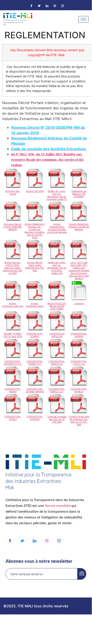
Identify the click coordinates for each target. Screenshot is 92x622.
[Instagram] (62, 5)
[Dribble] (54, 5)
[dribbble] (46, 540)
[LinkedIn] (47, 5)
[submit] (81, 574)
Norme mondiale (57, 506)
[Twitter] (39, 5)
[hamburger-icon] (83, 19)
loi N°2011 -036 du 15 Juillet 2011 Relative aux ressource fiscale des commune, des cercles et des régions (47, 159)
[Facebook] (31, 5)
